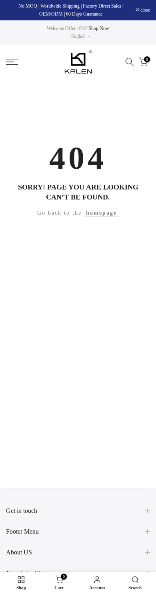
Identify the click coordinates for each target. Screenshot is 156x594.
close (144, 10)
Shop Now (98, 28)
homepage (101, 213)
